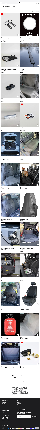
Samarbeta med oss (20, 404)
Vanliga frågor (4, 405)
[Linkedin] (7, 425)
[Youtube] (6, 425)
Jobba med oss (19, 405)
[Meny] (1, 3)
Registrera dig (34, 416)
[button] (33, 12)
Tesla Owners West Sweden (21, 409)
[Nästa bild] (18, 25)
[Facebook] (2, 425)
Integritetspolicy (4, 404)
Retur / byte (4, 402)
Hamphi (3, 428)
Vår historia (19, 403)
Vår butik (18, 402)
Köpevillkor (3, 403)
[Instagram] (4, 425)
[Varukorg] (39, 3)
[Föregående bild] (2, 25)
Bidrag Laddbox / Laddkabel (21, 408)
